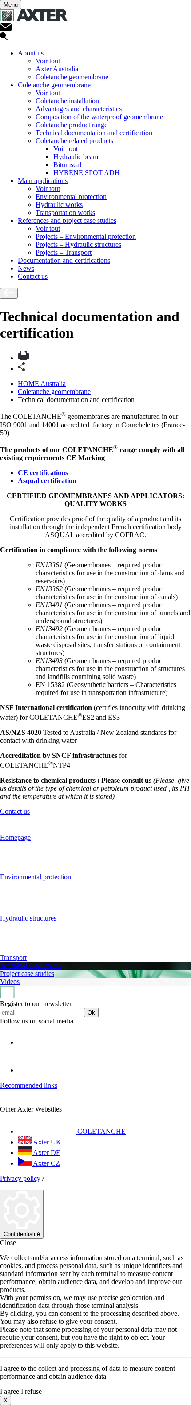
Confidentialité (22, 1234)
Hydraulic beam (75, 156)
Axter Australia (57, 69)
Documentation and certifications (64, 260)
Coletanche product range (71, 125)
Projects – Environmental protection (86, 236)
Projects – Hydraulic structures (78, 244)
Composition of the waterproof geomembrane (99, 117)
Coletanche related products (74, 140)
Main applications (43, 180)
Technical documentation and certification (94, 133)
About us (31, 53)
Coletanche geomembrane (72, 77)
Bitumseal (67, 164)
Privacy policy (20, 1178)
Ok (91, 1012)
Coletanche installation (67, 101)
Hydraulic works (59, 204)
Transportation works (65, 212)
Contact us (33, 276)
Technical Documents (30, 965)
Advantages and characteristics (79, 109)
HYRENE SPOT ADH (86, 172)
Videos (10, 981)
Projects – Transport (64, 252)
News (26, 268)
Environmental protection (71, 196)
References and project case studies (67, 220)
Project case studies (27, 973)
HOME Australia (42, 383)
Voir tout (48, 61)
